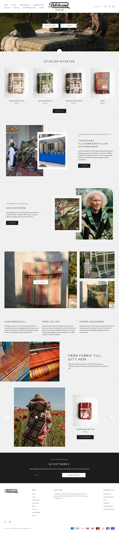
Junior (68, 25)
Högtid (102, 101)
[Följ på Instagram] (10, 522)
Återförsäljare (29, 7)
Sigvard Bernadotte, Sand (16, 101)
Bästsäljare (50, 25)
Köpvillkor (106, 503)
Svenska (96, 6)
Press (42, 7)
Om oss (16, 7)
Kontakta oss (107, 494)
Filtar (13, 5)
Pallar (7, 7)
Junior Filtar (38, 5)
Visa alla (59, 111)
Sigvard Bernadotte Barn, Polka (85, 429)
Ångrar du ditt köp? (109, 509)
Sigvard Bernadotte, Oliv (45, 101)
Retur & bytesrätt (108, 497)
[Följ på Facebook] (5, 522)
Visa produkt (85, 437)
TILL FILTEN (40, 282)
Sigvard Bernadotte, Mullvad (74, 101)
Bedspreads (24, 5)
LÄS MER (84, 165)
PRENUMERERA (74, 475)
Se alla (97, 267)
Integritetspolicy (108, 506)
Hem (6, 5)
